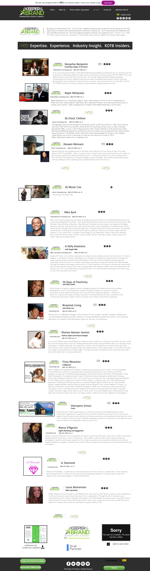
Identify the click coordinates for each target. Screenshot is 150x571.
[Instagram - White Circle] (126, 18)
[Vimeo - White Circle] (129, 18)
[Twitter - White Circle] (121, 18)
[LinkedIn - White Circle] (123, 18)
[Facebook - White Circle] (118, 18)
